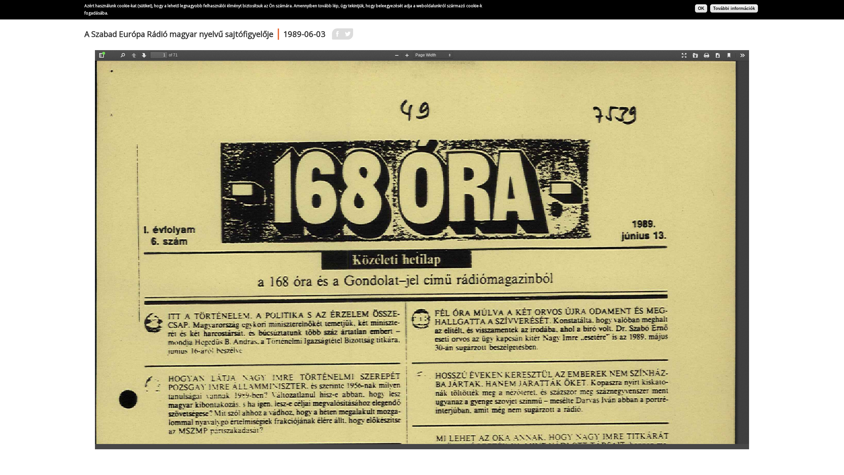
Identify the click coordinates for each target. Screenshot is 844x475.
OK (701, 8)
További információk (734, 8)
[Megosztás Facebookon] (337, 36)
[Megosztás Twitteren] (348, 36)
